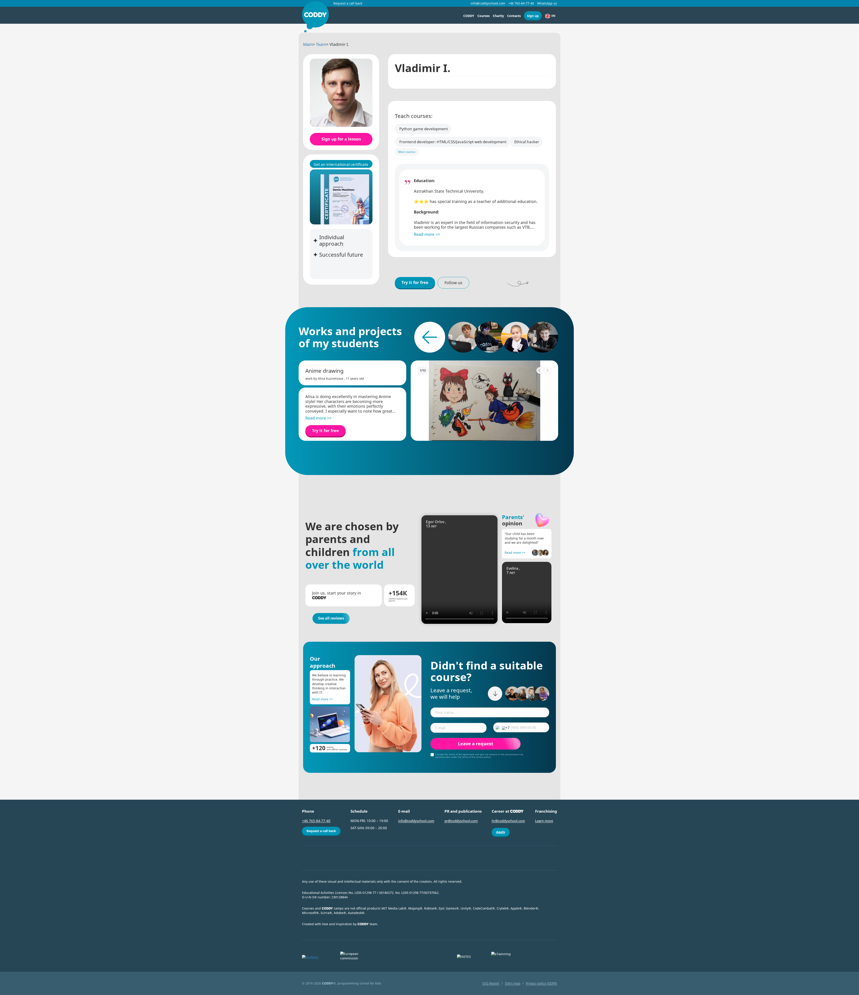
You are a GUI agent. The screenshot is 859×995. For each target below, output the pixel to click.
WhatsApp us (547, 3)
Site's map (512, 983)
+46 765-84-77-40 (521, 3)
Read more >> (515, 553)
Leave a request (475, 744)
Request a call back (347, 3)
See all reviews (331, 618)
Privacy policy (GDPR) (541, 983)
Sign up (533, 16)
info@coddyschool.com (488, 3)
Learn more (544, 820)
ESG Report (491, 983)
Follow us (453, 282)
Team (321, 44)
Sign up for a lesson (341, 139)
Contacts (514, 16)
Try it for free (415, 282)
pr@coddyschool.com (461, 820)
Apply (500, 832)
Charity (498, 16)
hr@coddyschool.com (508, 820)
